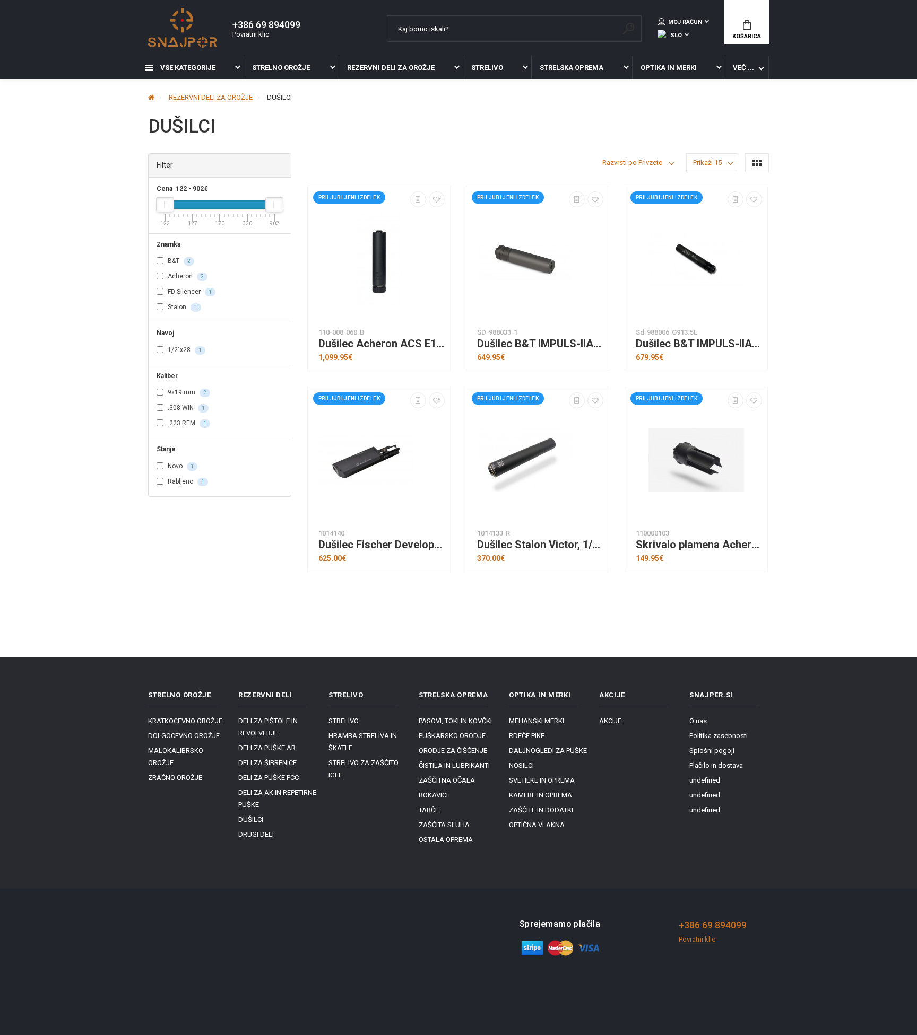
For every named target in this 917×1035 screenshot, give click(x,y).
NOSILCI (521, 765)
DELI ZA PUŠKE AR (267, 748)
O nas (698, 721)
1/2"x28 (184, 350)
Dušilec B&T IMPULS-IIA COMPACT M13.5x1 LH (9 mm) (540, 344)
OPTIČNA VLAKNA (537, 825)
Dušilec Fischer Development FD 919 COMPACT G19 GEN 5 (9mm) (381, 545)
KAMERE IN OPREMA (540, 795)
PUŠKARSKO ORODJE (452, 736)
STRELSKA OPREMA (571, 68)
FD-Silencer (189, 291)
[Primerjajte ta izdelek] (418, 199)
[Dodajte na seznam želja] (437, 199)
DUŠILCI (250, 819)
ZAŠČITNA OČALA (447, 780)
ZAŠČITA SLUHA (444, 825)
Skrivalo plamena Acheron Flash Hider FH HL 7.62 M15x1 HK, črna (699, 545)
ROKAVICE (434, 795)
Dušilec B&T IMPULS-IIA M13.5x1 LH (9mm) (699, 344)
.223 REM (186, 423)
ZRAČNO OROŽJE (175, 778)
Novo (180, 466)
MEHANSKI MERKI (536, 721)
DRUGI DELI (256, 834)
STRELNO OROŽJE (281, 68)
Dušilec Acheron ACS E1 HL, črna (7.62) (381, 344)
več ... (743, 68)
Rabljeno (185, 481)
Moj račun (685, 22)
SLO (676, 35)
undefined (704, 780)
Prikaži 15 (707, 162)
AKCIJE (610, 721)
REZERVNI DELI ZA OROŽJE (391, 68)
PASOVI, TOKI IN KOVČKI (455, 721)
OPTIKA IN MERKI (669, 68)
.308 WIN (185, 407)
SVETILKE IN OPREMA (542, 780)
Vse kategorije (187, 68)
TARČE (429, 810)
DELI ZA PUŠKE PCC (268, 778)
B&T (178, 261)
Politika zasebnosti (718, 736)
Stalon (181, 307)
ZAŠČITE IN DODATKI (541, 810)
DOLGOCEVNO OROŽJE (184, 736)
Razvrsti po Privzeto (632, 162)
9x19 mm (186, 392)
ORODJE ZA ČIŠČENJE (453, 751)
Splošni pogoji (711, 751)
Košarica (746, 36)
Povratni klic (250, 34)
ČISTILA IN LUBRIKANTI (454, 765)
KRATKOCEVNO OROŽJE (185, 721)
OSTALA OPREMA (446, 840)
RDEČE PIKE (526, 736)
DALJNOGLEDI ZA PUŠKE (548, 751)
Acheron (185, 276)
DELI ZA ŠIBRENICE (267, 763)
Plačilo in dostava (716, 765)
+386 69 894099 (266, 25)
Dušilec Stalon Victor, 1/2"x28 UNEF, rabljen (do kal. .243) (540, 545)
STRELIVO (487, 68)
